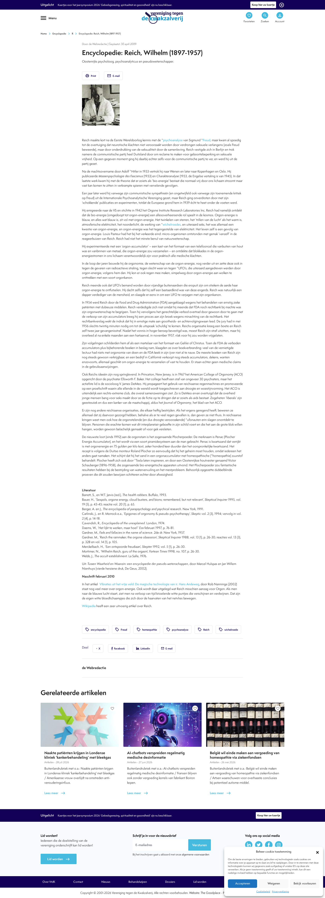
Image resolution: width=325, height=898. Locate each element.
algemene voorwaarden (195, 854)
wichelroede (228, 629)
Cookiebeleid (263, 891)
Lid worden (58, 859)
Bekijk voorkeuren (305, 883)
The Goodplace (210, 893)
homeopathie (147, 629)
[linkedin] (249, 845)
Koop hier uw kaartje (263, 4)
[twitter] (259, 845)
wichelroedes (172, 224)
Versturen (199, 845)
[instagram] (278, 845)
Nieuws (105, 882)
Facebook (119, 648)
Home (44, 33)
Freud (206, 140)
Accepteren (242, 883)
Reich (203, 629)
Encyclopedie (59, 33)
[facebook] (269, 845)
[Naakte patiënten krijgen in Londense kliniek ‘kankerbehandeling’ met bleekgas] (80, 725)
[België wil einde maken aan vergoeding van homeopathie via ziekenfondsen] (245, 725)
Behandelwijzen (137, 882)
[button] (317, 852)
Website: (194, 893)
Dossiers (170, 882)
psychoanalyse (173, 140)
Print (90, 76)
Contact (78, 882)
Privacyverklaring (280, 891)
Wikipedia (89, 606)
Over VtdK (49, 882)
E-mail (113, 76)
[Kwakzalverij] (162, 17)
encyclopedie (95, 629)
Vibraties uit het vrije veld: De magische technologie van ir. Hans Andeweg (149, 584)
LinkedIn (145, 648)
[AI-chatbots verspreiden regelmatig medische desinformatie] (162, 725)
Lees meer (54, 793)
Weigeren (274, 883)
